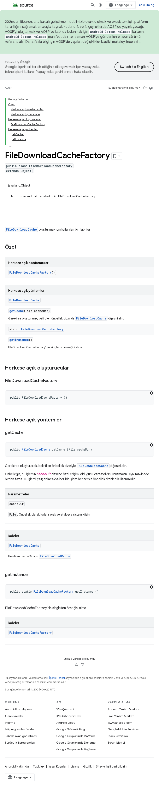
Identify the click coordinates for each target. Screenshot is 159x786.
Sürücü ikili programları (20, 742)
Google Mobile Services (123, 729)
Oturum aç (146, 5)
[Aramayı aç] (92, 4)
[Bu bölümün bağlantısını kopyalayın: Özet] (21, 247)
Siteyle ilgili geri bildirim (111, 766)
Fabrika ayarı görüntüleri (21, 736)
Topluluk (38, 766)
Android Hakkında (17, 766)
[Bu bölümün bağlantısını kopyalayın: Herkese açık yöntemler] (66, 420)
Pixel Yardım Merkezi (121, 716)
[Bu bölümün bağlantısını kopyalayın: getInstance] (32, 574)
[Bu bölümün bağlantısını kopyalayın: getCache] (28, 432)
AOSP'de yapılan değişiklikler (78, 42)
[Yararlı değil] (151, 88)
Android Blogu (65, 723)
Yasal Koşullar (57, 766)
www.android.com (120, 723)
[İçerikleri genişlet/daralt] (27, 99)
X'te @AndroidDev (68, 716)
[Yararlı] (145, 88)
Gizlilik (87, 766)
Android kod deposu (18, 709)
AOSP (8, 88)
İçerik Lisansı (57, 678)
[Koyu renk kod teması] (151, 393)
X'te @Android (66, 709)
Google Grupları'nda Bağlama (76, 749)
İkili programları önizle (19, 729)
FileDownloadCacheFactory (30, 272)
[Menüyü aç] (6, 5)
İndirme (10, 723)
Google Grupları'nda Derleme (75, 742)
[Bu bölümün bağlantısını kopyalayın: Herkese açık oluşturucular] (73, 368)
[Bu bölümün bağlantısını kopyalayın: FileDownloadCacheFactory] (61, 380)
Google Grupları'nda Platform (75, 736)
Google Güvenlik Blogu (71, 729)
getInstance (19, 340)
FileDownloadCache (21, 229)
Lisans (75, 766)
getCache (16, 311)
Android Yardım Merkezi (124, 709)
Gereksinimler (14, 716)
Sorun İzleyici (116, 742)
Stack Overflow (118, 736)
